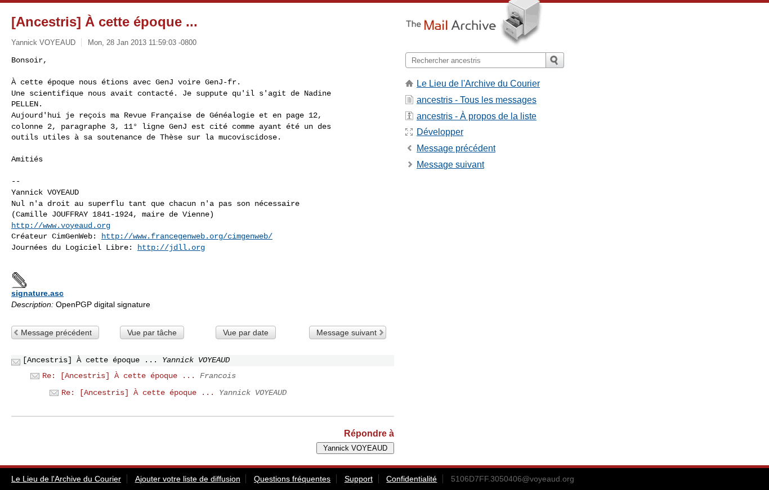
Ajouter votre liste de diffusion (187, 478)
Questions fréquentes (292, 478)
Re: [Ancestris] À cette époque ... (118, 375)
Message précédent (56, 332)
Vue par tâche (152, 332)
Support (359, 478)
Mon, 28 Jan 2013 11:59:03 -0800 (142, 42)
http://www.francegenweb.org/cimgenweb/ (186, 236)
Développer (440, 132)
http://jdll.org (171, 247)
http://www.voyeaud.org (60, 225)
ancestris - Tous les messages (476, 100)
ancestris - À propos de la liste (476, 116)
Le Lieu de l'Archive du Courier (478, 83)
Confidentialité (411, 478)
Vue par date (246, 332)
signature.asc (37, 293)
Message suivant (346, 332)
